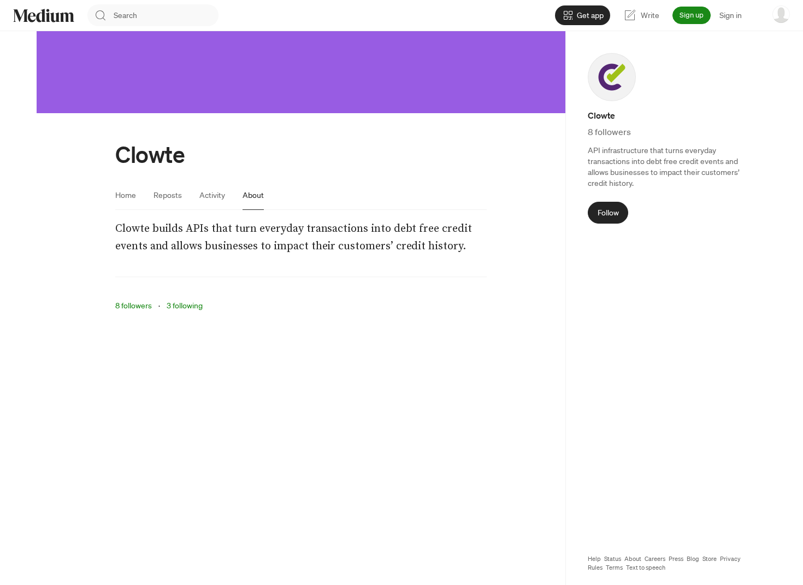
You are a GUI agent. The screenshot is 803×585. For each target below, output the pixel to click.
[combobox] (166, 15)
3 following (185, 306)
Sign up (692, 15)
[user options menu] (781, 14)
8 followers (133, 306)
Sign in (730, 15)
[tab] (125, 195)
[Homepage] (43, 15)
